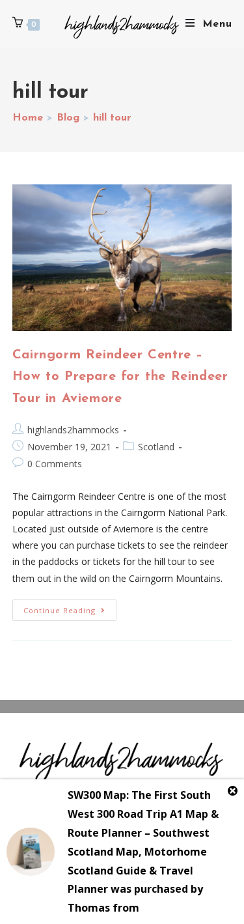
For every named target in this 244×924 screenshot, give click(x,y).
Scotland (156, 446)
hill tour (112, 118)
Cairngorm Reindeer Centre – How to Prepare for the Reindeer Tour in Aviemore (120, 377)
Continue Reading (69, 607)
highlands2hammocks (73, 430)
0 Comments (54, 463)
